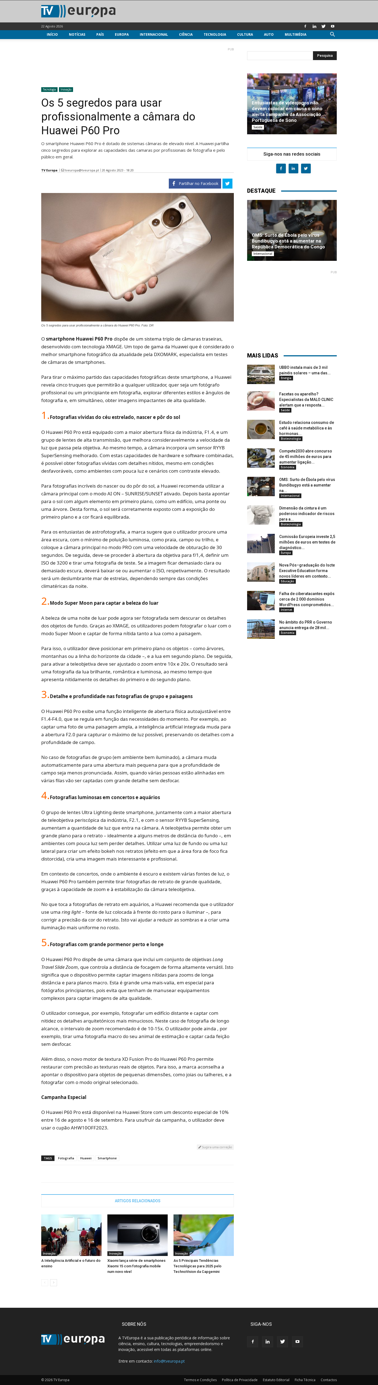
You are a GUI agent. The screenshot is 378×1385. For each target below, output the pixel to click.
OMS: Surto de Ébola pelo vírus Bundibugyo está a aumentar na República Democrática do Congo (288, 240)
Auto (269, 34)
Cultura (245, 34)
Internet (286, 610)
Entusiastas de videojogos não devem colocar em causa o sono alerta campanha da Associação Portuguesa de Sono (287, 111)
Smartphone (107, 1158)
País (100, 34)
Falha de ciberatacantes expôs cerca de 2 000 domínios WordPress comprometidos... (307, 599)
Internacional (154, 34)
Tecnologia (215, 34)
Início (52, 34)
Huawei (86, 1158)
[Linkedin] (314, 26)
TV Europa (49, 170)
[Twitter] (323, 26)
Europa (122, 34)
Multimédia (295, 34)
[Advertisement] (137, 65)
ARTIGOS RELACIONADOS (137, 1201)
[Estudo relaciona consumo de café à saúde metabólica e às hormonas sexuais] (261, 429)
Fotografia (66, 1158)
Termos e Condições (200, 1380)
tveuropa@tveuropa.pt (82, 170)
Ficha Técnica (305, 1380)
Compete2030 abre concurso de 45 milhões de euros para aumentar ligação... (305, 456)
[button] (332, 35)
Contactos (329, 1380)
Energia (286, 378)
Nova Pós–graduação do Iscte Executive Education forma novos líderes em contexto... (307, 570)
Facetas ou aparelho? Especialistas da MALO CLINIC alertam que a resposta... (306, 399)
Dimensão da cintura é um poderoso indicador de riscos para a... (307, 513)
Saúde (257, 127)
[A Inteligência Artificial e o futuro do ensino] (71, 1235)
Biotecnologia (291, 439)
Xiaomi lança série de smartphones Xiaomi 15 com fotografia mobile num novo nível (136, 1266)
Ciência (186, 34)
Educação (287, 581)
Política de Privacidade (240, 1380)
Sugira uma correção (216, 1147)
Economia (287, 467)
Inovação (66, 89)
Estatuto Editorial (276, 1380)
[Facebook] (305, 26)
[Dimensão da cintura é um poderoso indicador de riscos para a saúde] (261, 515)
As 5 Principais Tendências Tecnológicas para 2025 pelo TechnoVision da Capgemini (197, 1266)
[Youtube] (332, 26)
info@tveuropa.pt (169, 1361)
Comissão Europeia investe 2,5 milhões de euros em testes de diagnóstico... (307, 542)
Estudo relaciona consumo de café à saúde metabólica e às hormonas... (306, 428)
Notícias (77, 34)
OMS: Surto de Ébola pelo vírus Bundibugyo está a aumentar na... (307, 485)
